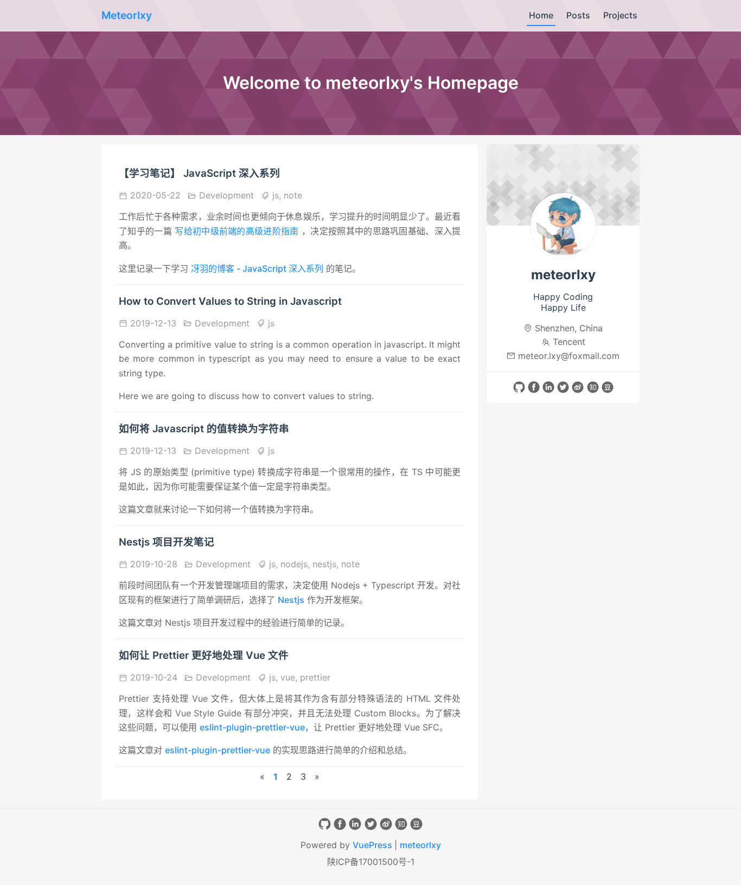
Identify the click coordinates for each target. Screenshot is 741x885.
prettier (315, 677)
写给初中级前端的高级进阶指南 (236, 231)
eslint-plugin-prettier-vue (252, 727)
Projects (620, 15)
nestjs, (326, 564)
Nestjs (291, 599)
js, (277, 195)
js (269, 323)
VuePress (373, 844)
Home (541, 15)
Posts (578, 15)
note (293, 195)
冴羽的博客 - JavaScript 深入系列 (257, 268)
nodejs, (296, 564)
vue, (290, 677)
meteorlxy (420, 844)
